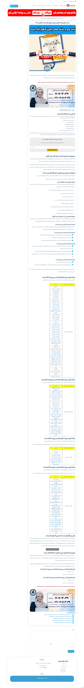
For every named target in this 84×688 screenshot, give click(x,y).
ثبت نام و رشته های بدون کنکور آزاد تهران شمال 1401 (63, 618)
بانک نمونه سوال (64, 665)
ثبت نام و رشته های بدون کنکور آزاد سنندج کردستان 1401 (62, 620)
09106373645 (42, 667)
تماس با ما (34, 5)
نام (73, 644)
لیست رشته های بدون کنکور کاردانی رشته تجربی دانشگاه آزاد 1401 (60, 616)
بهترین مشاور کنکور (66, 1)
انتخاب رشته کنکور (41, 5)
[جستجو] (9, 20)
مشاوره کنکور (55, 5)
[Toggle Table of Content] (72, 110)
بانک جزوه (64, 663)
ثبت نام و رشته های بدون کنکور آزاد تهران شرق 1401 (63, 622)
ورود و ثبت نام (13, 6)
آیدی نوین (62, 18)
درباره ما (63, 670)
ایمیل (50, 644)
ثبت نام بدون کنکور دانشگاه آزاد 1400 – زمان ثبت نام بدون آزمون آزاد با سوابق (58, 614)
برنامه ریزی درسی (48, 5)
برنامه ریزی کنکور (72, 1)
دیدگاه (72, 629)
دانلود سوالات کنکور (64, 667)
